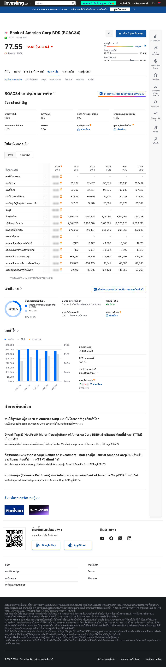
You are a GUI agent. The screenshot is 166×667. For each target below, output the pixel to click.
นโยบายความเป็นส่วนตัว (130, 659)
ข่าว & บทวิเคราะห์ (34, 71)
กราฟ (17, 71)
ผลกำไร (91, 79)
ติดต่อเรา (92, 578)
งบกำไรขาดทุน (32, 79)
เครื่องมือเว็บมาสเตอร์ (15, 584)
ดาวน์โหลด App (12, 571)
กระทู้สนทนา (84, 71)
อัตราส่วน (68, 79)
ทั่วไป (7, 71)
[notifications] (153, 3)
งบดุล (44, 79)
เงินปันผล (80, 79)
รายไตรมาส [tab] (24, 154)
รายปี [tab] (10, 154)
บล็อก (7, 564)
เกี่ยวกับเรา (93, 564)
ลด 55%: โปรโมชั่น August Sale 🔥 (98, 3)
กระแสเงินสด (55, 79)
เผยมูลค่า (138, 46)
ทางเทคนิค (68, 71)
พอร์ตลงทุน (10, 578)
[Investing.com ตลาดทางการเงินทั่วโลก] (17, 3)
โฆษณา (91, 571)
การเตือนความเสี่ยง (153, 659)
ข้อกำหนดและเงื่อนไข (106, 659)
